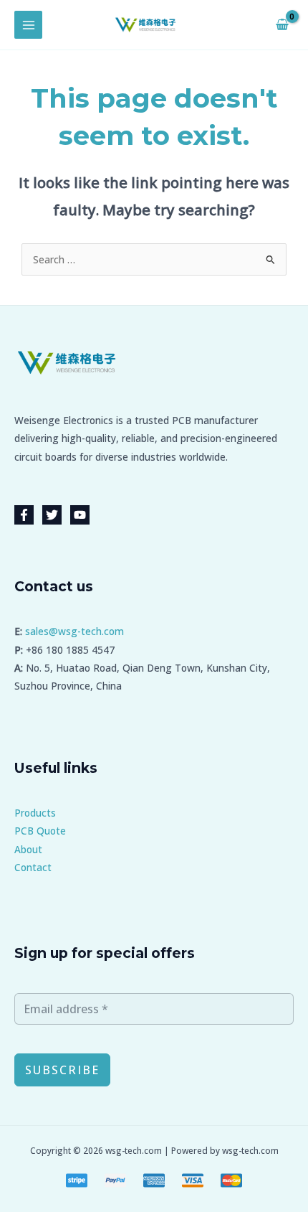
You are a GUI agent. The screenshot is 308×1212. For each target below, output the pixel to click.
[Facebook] (24, 515)
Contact (33, 867)
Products (35, 812)
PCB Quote (40, 830)
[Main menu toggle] (28, 25)
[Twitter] (52, 515)
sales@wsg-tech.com (74, 631)
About (28, 849)
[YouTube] (80, 515)
